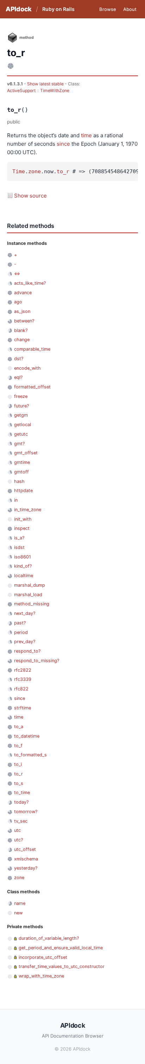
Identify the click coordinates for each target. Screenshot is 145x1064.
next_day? (24, 613)
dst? (18, 358)
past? (20, 622)
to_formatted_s (30, 754)
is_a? (19, 537)
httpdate (23, 490)
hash (19, 481)
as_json (22, 311)
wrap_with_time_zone (41, 976)
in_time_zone (27, 509)
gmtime (22, 462)
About (130, 9)
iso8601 (22, 557)
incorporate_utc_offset (43, 957)
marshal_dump (29, 585)
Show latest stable (46, 83)
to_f (18, 745)
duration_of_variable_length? (49, 938)
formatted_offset (32, 386)
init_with (23, 519)
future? (21, 406)
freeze (20, 396)
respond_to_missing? (36, 660)
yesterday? (25, 868)
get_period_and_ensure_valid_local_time (61, 947)
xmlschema (26, 859)
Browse (107, 9)
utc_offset (25, 849)
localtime (23, 575)
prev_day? (24, 641)
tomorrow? (25, 811)
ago (18, 301)
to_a (18, 726)
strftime (22, 708)
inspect (22, 528)
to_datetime (26, 736)
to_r (63, 171)
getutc (21, 434)
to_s (18, 783)
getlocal (22, 424)
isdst (19, 547)
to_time (22, 792)
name (19, 903)
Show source (30, 195)
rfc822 (21, 688)
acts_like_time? (30, 283)
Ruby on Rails (58, 9)
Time (18, 171)
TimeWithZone (54, 90)
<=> (17, 273)
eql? (18, 377)
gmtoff (21, 471)
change (22, 339)
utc (17, 830)
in (16, 500)
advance (23, 292)
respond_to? (27, 651)
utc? (18, 839)
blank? (20, 330)
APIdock (19, 9)
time (86, 135)
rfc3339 (22, 679)
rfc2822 (22, 670)
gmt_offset (26, 452)
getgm (21, 415)
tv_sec (20, 821)
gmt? (19, 443)
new (18, 912)
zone (34, 171)
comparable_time (32, 349)
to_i (18, 764)
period (21, 632)
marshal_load (28, 594)
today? (21, 802)
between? (24, 321)
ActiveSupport (21, 90)
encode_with (27, 368)
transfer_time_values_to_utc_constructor (62, 966)
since (63, 143)
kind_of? (23, 566)
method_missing (31, 603)
